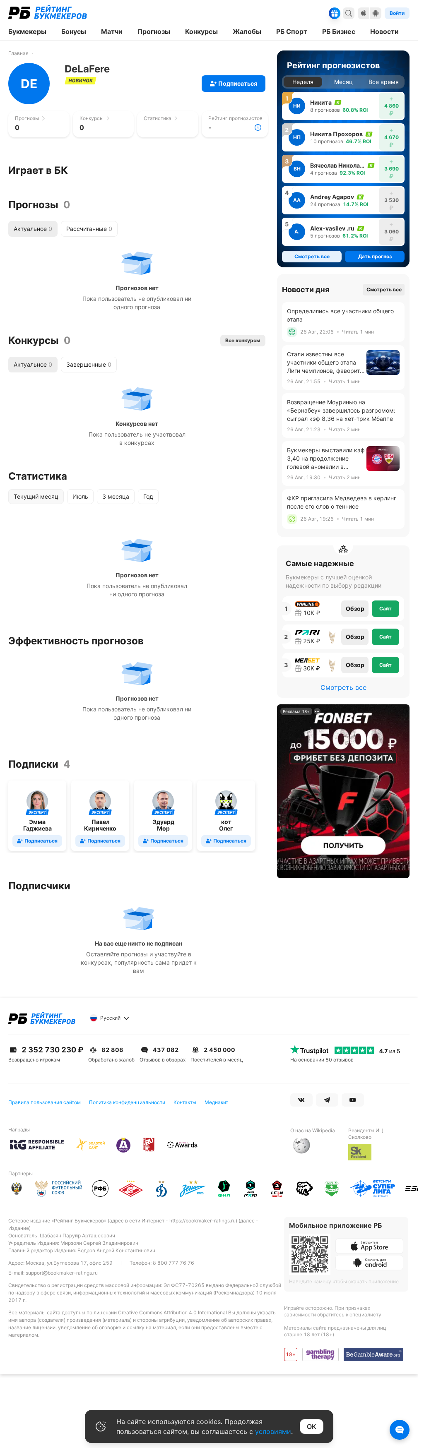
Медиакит (216, 1102)
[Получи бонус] (334, 13)
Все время (384, 81)
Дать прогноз (375, 256)
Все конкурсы (242, 340)
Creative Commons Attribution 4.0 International (172, 1312)
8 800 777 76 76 (173, 1263)
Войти (397, 13)
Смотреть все (384, 289)
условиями (273, 1431)
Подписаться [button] (237, 83)
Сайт (385, 608)
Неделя (302, 81)
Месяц (343, 81)
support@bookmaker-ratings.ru (62, 1273)
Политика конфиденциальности (127, 1102)
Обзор (355, 608)
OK (311, 1426)
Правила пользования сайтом (44, 1102)
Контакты (184, 1102)
